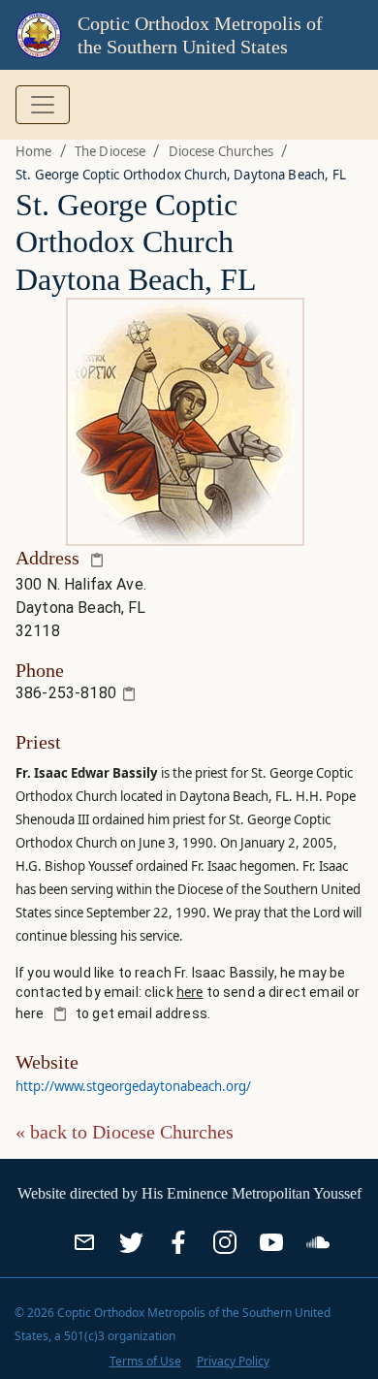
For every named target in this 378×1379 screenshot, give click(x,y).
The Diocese (110, 151)
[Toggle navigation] (43, 104)
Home (34, 151)
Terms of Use (145, 1361)
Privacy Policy (233, 1361)
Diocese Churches (221, 151)
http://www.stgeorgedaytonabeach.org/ (133, 1086)
